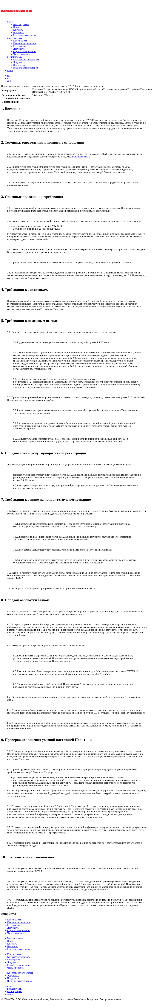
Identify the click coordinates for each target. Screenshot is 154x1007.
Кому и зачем (20, 40)
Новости (17, 27)
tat (8, 75)
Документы (19, 48)
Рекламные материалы (24, 35)
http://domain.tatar (80, 156)
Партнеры (18, 32)
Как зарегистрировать (24, 43)
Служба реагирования (24, 51)
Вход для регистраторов (25, 67)
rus (8, 78)
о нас (9, 21)
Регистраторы (20, 46)
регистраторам (14, 57)
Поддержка (19, 65)
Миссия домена (21, 24)
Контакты (18, 30)
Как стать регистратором (26, 59)
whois (10, 70)
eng (9, 81)
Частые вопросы (21, 54)
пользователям (14, 38)
